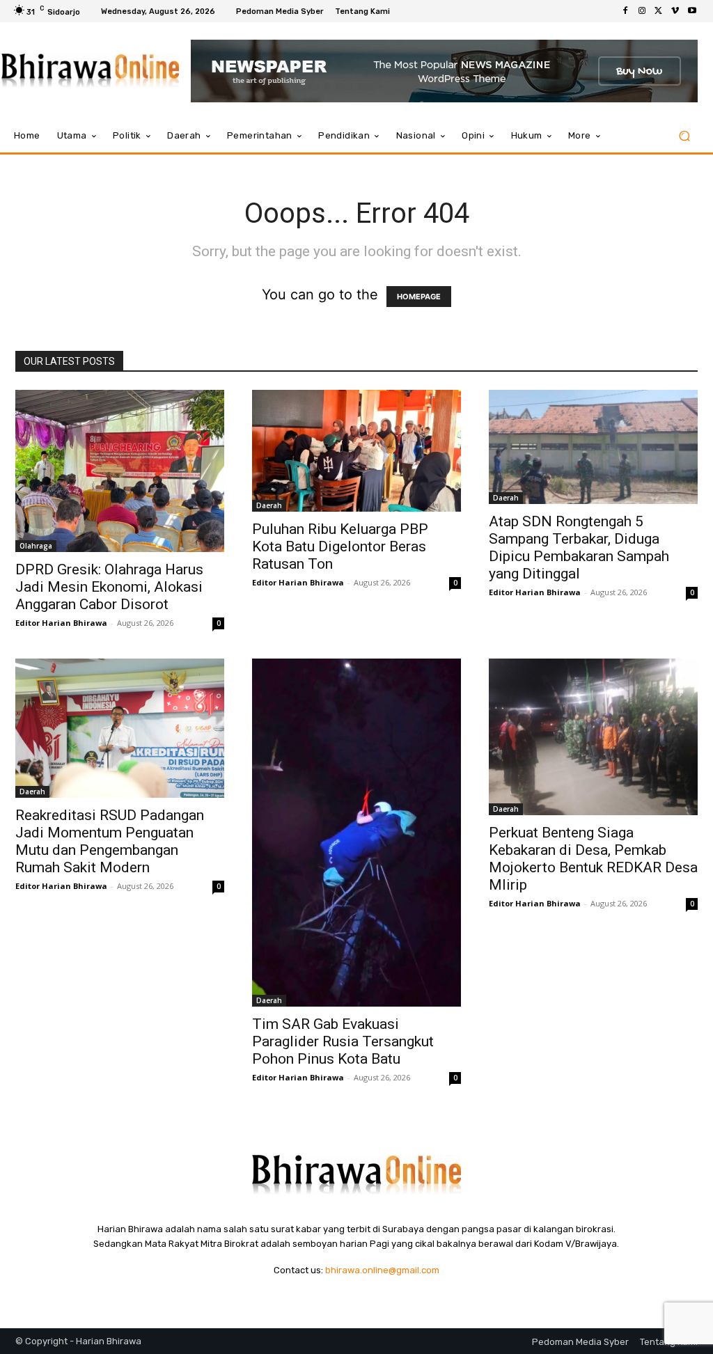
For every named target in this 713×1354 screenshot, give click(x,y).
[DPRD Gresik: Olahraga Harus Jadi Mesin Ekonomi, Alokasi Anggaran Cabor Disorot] (119, 471)
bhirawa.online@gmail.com (382, 1270)
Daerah (269, 505)
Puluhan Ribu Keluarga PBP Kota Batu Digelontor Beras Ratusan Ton (340, 546)
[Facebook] (625, 11)
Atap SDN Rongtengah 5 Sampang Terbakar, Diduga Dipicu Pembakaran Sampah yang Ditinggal (579, 547)
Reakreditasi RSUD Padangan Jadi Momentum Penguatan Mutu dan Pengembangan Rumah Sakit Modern (109, 841)
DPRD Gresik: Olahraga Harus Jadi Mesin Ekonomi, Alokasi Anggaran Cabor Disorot (109, 587)
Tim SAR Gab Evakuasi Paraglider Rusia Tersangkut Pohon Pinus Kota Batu (343, 1041)
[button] (684, 136)
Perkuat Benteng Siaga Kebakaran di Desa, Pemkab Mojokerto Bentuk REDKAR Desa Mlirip (593, 858)
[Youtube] (692, 11)
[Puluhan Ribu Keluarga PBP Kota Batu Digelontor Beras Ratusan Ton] (356, 451)
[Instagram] (642, 11)
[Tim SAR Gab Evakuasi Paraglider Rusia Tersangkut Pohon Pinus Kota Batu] (356, 833)
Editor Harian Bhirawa (61, 622)
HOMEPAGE (419, 296)
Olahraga (35, 546)
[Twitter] (658, 11)
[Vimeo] (675, 11)
